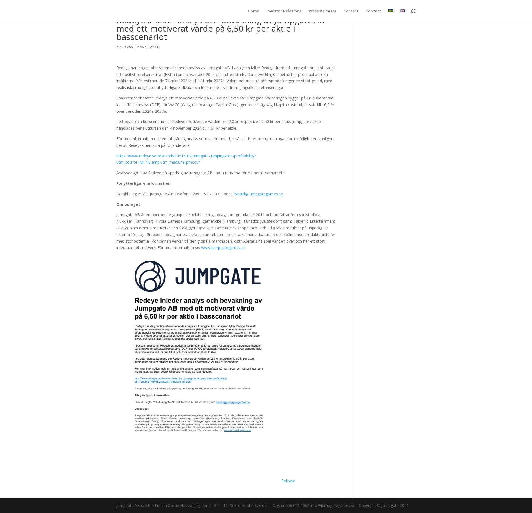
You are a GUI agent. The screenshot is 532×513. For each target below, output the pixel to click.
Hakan (127, 47)
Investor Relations (283, 11)
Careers (351, 11)
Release (288, 480)
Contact (373, 11)
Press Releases (322, 11)
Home (253, 11)
